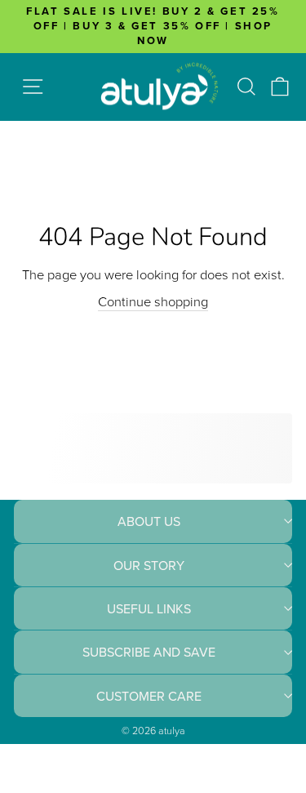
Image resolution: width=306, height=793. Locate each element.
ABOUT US (149, 521)
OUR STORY (148, 565)
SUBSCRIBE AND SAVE (148, 652)
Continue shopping (153, 301)
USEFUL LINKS (149, 608)
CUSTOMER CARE (149, 696)
